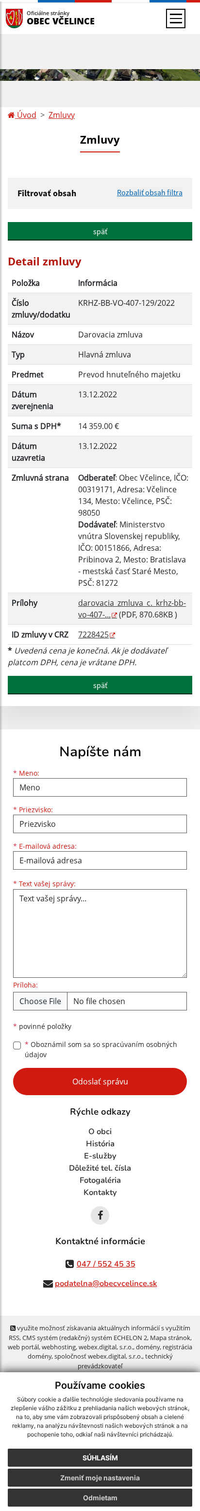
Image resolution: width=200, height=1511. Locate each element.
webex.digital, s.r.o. (106, 1347)
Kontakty (100, 1192)
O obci (100, 1131)
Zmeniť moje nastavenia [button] (100, 1478)
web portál (23, 1347)
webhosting (59, 1347)
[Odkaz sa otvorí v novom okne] (100, 1215)
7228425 (93, 634)
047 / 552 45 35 (106, 1264)
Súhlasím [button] (100, 1458)
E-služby (100, 1156)
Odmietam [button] (100, 1497)
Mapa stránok (170, 1337)
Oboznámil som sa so (101, 1049)
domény (148, 1347)
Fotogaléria (100, 1180)
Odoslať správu (100, 1081)
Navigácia (28, 18)
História (100, 1143)
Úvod (25, 115)
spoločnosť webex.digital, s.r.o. (98, 1356)
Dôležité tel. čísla (100, 1168)
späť (100, 231)
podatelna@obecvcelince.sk (106, 1283)
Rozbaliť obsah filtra (150, 192)
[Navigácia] (175, 18)
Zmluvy (62, 115)
